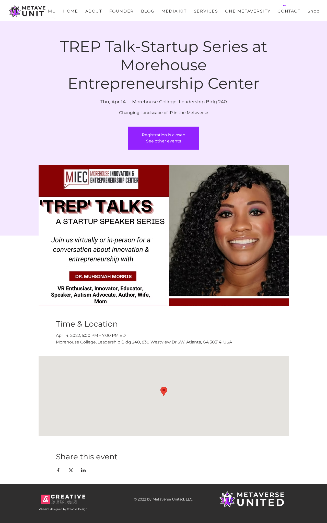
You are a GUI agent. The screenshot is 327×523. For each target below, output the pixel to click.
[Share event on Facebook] (58, 470)
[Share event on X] (70, 470)
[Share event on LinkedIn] (83, 470)
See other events (163, 141)
